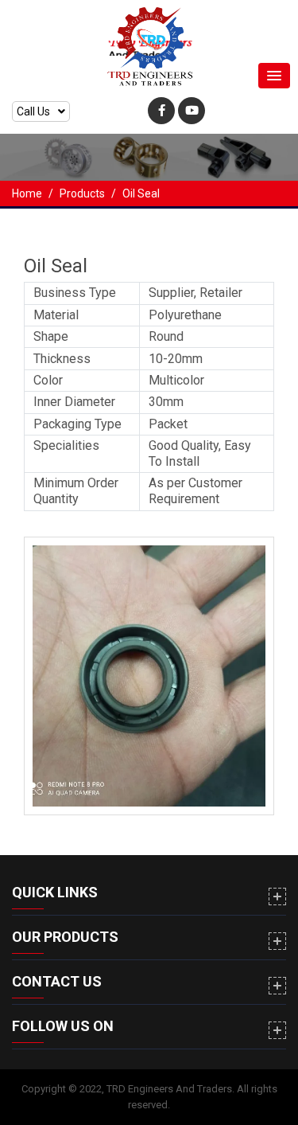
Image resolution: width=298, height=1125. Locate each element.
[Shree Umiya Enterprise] (149, 48)
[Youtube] (191, 110)
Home (27, 193)
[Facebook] (161, 110)
